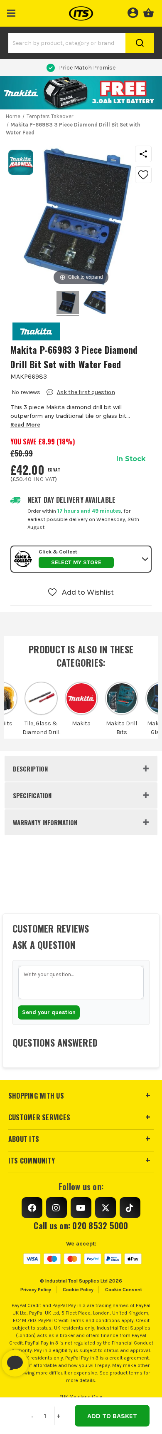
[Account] (133, 11)
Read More (25, 424)
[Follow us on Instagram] (56, 1207)
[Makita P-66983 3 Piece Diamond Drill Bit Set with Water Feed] (94, 303)
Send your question (49, 1012)
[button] (11, 11)
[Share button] (143, 154)
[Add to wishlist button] (143, 174)
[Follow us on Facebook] (32, 1207)
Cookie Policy (78, 1290)
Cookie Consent (123, 1290)
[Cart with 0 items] (148, 11)
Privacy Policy (35, 1290)
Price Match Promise (87, 67)
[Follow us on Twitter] (105, 1207)
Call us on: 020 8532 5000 (81, 1225)
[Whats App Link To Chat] (41, 1359)
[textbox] (81, 982)
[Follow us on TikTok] (130, 1207)
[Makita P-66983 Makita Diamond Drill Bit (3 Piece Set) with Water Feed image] (67, 303)
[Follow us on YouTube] (81, 1207)
